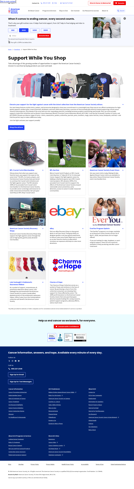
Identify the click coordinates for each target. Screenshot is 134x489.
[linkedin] (19, 361)
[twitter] (9, 361)
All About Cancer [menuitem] (33, 11)
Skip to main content (8, 1)
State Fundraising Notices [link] (118, 464)
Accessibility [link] (85, 464)
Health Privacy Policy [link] (68, 464)
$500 (46, 30)
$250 (35, 30)
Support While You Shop (30, 49)
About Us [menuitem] (105, 11)
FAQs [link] (9, 464)
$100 (24, 30)
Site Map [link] (21, 464)
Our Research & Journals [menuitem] (90, 11)
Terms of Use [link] (99, 464)
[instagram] (12, 361)
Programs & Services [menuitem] (49, 11)
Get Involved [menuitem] (75, 11)
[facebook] (15, 361)
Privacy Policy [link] (35, 464)
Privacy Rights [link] (50, 464)
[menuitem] (14, 11)
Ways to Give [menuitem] (63, 11)
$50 (12, 30)
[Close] (125, 18)
